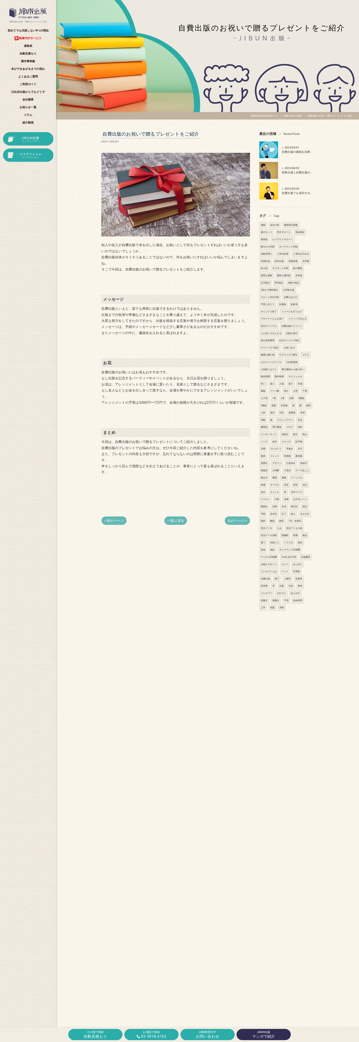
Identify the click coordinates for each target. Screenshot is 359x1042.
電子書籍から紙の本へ (293, 369)
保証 (272, 549)
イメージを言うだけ (292, 311)
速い (272, 383)
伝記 (305, 484)
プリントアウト (285, 420)
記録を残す (291, 333)
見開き (264, 463)
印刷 (300, 383)
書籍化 (264, 427)
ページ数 (274, 391)
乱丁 (284, 513)
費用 (274, 477)
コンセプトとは (269, 571)
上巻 (295, 391)
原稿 (281, 607)
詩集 (274, 506)
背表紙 (284, 405)
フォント (274, 456)
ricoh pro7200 (289, 557)
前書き (264, 600)
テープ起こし (302, 470)
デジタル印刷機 (269, 557)
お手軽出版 (288, 290)
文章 (284, 506)
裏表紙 (298, 456)
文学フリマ (296, 492)
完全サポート (284, 232)
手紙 (263, 513)
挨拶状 (292, 412)
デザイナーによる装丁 (272, 318)
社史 (291, 586)
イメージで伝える (297, 318)
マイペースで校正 (270, 347)
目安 (286, 484)
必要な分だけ (290, 297)
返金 (263, 549)
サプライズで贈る (288, 355)
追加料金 (265, 261)
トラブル (288, 542)
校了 (291, 383)
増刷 (263, 420)
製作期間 (279, 376)
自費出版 (265, 578)
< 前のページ (114, 521)
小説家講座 (291, 362)
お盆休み (290, 463)
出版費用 (305, 557)
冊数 (284, 477)
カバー (285, 564)
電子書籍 (277, 427)
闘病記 (264, 506)
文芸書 (305, 261)
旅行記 (294, 506)
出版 (281, 586)
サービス (274, 484)
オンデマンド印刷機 (289, 549)
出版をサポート (269, 564)
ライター (265, 499)
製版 (263, 391)
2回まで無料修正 (269, 290)
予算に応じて (267, 304)
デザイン (277, 463)
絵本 (274, 441)
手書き (289, 448)
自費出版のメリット (292, 326)
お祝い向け (289, 347)
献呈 (281, 521)
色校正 (285, 434)
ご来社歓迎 (282, 254)
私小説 (264, 268)
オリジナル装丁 (269, 311)
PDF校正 (279, 282)
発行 (272, 412)
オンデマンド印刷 (288, 246)
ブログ (289, 427)
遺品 (304, 535)
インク (264, 441)
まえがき (304, 513)
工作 (263, 607)
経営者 (264, 586)
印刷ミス (274, 542)
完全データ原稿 (269, 535)
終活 (295, 484)
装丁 (277, 578)
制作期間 (265, 376)
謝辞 (263, 521)
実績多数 (293, 261)
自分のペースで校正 (289, 340)
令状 (302, 412)
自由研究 (297, 600)
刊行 (281, 412)
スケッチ (286, 441)
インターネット (269, 434)
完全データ (266, 528)
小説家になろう (269, 369)
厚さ (286, 391)
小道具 (287, 470)
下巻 (305, 391)
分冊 (291, 398)
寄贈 (295, 535)
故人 (293, 513)
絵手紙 (298, 441)
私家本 (294, 304)
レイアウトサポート (282, 239)
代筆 (277, 499)
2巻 (282, 398)
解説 (272, 521)
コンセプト (266, 593)
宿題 (272, 607)
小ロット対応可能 (270, 297)
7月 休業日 (295, 521)
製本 (300, 586)
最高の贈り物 (267, 355)
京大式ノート (300, 499)
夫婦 (286, 499)
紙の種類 (297, 268)
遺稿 (263, 225)
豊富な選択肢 (284, 275)
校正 (295, 434)
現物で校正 (293, 282)
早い (263, 383)
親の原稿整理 (267, 340)
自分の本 (274, 225)
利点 (300, 420)
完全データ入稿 (294, 528)
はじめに (297, 564)
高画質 (264, 239)
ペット (285, 571)
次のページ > (237, 521)
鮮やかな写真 (267, 246)
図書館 (285, 535)
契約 (300, 542)
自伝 (263, 492)
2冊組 (301, 398)
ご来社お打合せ (301, 254)
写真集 (296, 571)
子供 (286, 600)
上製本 (287, 578)
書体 (263, 456)
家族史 (264, 470)
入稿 (281, 383)
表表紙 (287, 456)
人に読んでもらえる (271, 333)
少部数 (275, 470)
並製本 (298, 578)
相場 (263, 484)
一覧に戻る (175, 521)
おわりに (281, 593)
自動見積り (266, 254)
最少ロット (266, 232)
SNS (300, 427)
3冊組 (264, 405)
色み (304, 434)
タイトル (274, 492)
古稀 (263, 448)
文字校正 (265, 282)
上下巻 (264, 398)
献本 (308, 405)
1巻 (274, 398)
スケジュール (295, 376)
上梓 (263, 412)
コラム (305, 355)
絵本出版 (279, 261)
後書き (275, 600)
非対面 (298, 275)
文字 (300, 448)
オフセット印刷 (280, 268)
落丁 (263, 542)
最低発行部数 (291, 225)
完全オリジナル (269, 326)
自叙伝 (303, 463)
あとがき (295, 593)
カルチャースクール (271, 362)
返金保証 (300, 232)
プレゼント (276, 448)
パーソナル (296, 477)
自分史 (273, 513)
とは (279, 528)
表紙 (273, 405)
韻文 (305, 506)
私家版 (282, 304)
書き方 (264, 477)
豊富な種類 (266, 275)
